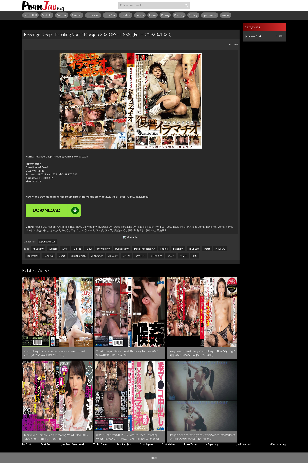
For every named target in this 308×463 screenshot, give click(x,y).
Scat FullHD (30, 15)
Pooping (179, 15)
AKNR (65, 248)
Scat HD (47, 15)
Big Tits (77, 248)
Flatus (152, 15)
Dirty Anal (110, 15)
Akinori (53, 248)
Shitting (193, 15)
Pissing (165, 15)
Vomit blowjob (78, 255)
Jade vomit (32, 255)
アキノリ (140, 255)
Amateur (62, 15)
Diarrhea (125, 15)
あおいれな (97, 255)
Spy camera (209, 15)
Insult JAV (220, 248)
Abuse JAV (38, 248)
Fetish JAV (178, 248)
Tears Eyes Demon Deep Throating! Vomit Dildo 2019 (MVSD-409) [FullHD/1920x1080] (56, 437)
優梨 (194, 255)
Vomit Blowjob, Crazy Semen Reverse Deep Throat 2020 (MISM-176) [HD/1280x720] (54, 353)
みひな (126, 255)
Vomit (61, 255)
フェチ (170, 255)
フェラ (183, 255)
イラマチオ (156, 255)
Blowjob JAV (103, 248)
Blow (89, 248)
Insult (207, 248)
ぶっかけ (113, 255)
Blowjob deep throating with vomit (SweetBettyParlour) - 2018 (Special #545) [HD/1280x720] (202, 437)
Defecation (93, 15)
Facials (164, 248)
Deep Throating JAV (144, 248)
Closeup (76, 15)
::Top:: (154, 457)
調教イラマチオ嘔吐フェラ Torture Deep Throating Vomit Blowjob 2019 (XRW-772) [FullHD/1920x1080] (127, 437)
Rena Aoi (48, 255)
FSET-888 (194, 248)
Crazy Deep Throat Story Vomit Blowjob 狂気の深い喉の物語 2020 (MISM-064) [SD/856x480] (202, 353)
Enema (140, 15)
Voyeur (226, 15)
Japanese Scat (47, 241)
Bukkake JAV (122, 248)
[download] (53, 210)
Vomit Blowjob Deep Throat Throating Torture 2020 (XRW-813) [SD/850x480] (127, 353)
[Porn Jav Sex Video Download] (43, 5)
